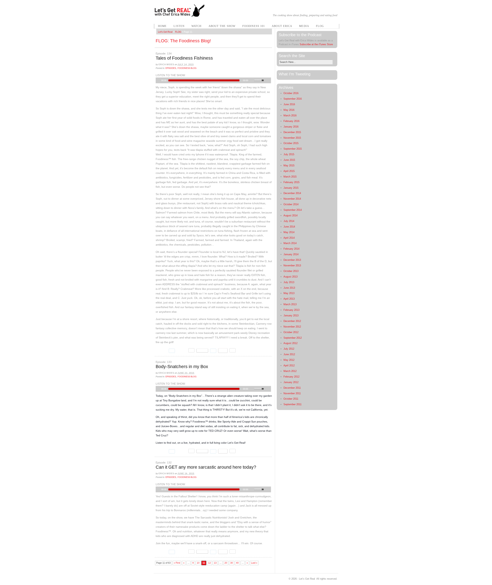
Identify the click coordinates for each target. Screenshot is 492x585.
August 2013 (290, 276)
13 (215, 563)
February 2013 (291, 309)
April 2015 (289, 171)
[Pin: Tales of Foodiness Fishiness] (223, 350)
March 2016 (290, 115)
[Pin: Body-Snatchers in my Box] (223, 451)
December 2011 (292, 387)
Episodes (170, 68)
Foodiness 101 (253, 26)
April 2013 (289, 298)
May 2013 (288, 293)
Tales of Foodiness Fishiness (184, 58)
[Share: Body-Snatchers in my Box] (202, 451)
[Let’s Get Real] (180, 14)
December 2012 (292, 321)
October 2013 (290, 271)
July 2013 (288, 282)
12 (209, 563)
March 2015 (290, 176)
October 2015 (290, 143)
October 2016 (290, 93)
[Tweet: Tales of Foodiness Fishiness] (161, 351)
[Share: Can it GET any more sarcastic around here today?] (202, 552)
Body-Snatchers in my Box (182, 366)
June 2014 (289, 226)
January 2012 (290, 382)
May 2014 (288, 232)
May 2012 (288, 359)
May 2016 (288, 109)
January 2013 (290, 315)
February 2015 (291, 182)
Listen (179, 26)
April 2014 (289, 237)
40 (237, 563)
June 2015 (289, 159)
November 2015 (292, 137)
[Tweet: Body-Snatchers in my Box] (161, 451)
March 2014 (290, 243)
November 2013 (292, 265)
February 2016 (291, 121)
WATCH (196, 26)
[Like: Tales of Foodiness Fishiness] (181, 350)
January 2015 (290, 187)
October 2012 (290, 332)
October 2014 (290, 204)
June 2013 (289, 287)
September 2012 (292, 337)
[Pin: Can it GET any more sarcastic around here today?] (223, 551)
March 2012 (290, 371)
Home (162, 26)
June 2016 (289, 104)
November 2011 (292, 393)
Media (304, 26)
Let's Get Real (165, 32)
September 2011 (292, 404)
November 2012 (292, 326)
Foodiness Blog (187, 68)
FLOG (320, 26)
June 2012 (289, 354)
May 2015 (288, 165)
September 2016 (292, 98)
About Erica (282, 26)
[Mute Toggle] (251, 80)
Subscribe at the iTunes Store (316, 44)
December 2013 (292, 259)
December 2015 (292, 132)
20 (225, 563)
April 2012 (289, 365)
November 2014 (292, 198)
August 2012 (290, 343)
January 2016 (290, 126)
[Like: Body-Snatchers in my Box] (181, 451)
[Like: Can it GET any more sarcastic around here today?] (181, 551)
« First (177, 563)
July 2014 (288, 221)
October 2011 (290, 398)
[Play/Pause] (158, 80)
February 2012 (291, 376)
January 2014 (290, 254)
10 (198, 563)
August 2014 (290, 215)
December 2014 (292, 193)
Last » (254, 563)
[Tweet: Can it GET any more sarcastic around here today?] (161, 552)
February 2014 (291, 248)
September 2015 (292, 148)
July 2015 (288, 154)
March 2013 (290, 304)
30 (231, 563)
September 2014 (292, 209)
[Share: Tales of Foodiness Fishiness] (202, 350)
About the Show (222, 26)
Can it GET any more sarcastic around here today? (206, 467)
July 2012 (288, 348)
